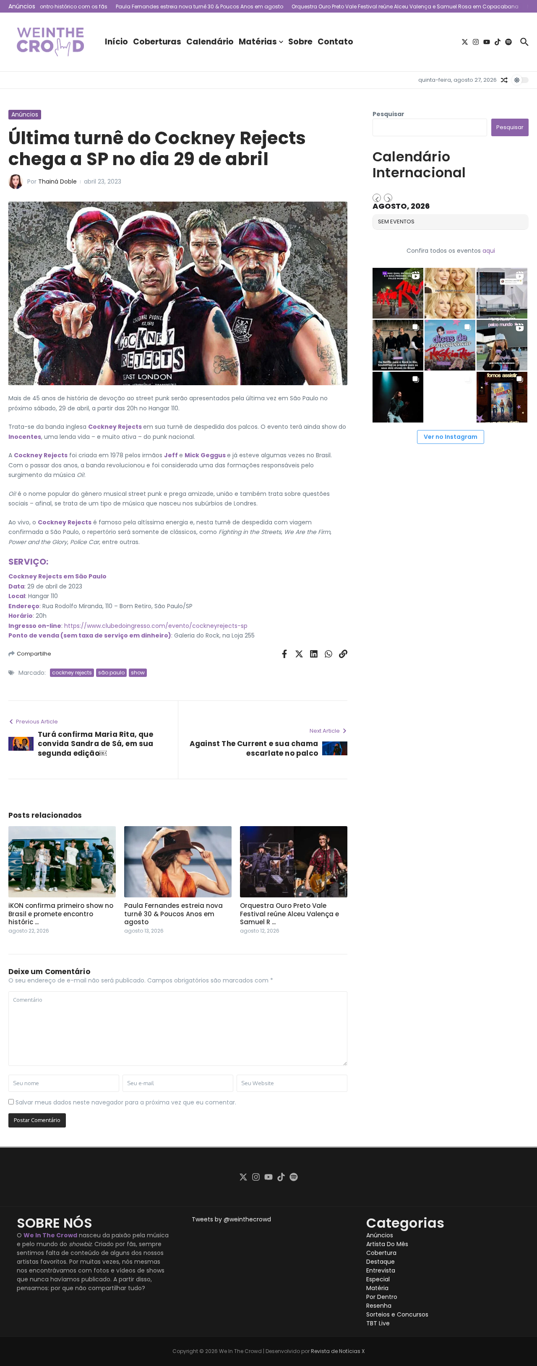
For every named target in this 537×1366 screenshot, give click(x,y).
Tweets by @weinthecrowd (231, 1219)
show (138, 672)
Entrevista (380, 1270)
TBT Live (378, 1323)
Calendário (210, 41)
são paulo (111, 672)
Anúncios (24, 114)
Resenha (378, 1305)
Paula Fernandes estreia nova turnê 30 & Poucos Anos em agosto (173, 913)
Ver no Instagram (450, 437)
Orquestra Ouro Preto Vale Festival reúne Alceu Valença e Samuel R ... (289, 913)
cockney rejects (72, 672)
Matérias (258, 41)
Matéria (377, 1288)
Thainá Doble (57, 181)
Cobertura (381, 1253)
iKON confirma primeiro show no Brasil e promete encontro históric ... (60, 913)
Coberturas (157, 41)
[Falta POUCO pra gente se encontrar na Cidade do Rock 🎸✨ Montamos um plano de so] (450, 345)
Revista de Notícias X (338, 1351)
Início (116, 41)
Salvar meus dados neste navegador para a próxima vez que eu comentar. (126, 1102)
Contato (335, 41)
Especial (378, 1279)
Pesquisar (388, 114)
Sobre (300, 41)
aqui (488, 250)
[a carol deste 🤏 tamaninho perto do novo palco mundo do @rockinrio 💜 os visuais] (502, 345)
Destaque (380, 1261)
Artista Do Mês (387, 1244)
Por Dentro (381, 1297)
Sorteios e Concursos (397, 1314)
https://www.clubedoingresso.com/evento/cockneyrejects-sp (156, 626)
